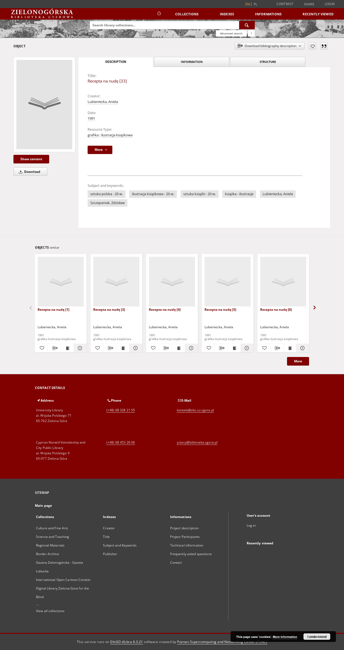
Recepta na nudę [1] (53, 309)
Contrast (285, 4)
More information (285, 637)
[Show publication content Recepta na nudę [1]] (67, 348)
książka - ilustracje (239, 194)
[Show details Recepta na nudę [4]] (190, 348)
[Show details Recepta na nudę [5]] (246, 348)
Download (31, 171)
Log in (251, 525)
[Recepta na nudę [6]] (283, 282)
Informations (268, 14)
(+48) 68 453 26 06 (120, 442)
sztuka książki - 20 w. (199, 194)
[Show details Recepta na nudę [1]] (79, 348)
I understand (317, 636)
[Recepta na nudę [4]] (172, 282)
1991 (91, 118)
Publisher (110, 554)
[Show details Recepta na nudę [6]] (302, 348)
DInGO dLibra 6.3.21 (126, 642)
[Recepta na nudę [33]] (44, 104)
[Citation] (323, 45)
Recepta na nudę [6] (276, 309)
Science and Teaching (52, 536)
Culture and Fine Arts (52, 528)
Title (106, 536)
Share (309, 4)
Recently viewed (318, 14)
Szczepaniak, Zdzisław (107, 203)
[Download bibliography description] (54, 348)
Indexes (227, 14)
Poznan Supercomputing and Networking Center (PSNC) (222, 642)
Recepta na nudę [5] (220, 309)
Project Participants (185, 536)
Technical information (186, 545)
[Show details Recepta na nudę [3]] (135, 348)
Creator (109, 528)
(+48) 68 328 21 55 (120, 410)
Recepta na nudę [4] (165, 309)
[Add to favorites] (312, 45)
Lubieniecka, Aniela (103, 101)
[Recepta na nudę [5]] (227, 282)
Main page (43, 505)
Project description (184, 528)
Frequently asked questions (191, 554)
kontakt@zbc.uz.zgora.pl (195, 410)
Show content (31, 159)
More (298, 361)
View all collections (50, 611)
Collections (187, 14)
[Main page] (159, 14)
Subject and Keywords (119, 545)
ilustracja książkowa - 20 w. (153, 194)
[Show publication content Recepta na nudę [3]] (123, 348)
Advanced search (231, 33)
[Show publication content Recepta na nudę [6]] (290, 348)
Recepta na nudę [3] (109, 309)
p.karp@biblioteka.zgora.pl (197, 442)
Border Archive (47, 554)
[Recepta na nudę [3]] (116, 282)
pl (255, 4)
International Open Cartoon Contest (63, 579)
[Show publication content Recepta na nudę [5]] (234, 348)
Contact (176, 562)
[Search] (247, 25)
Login (330, 4)
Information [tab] (192, 62)
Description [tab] (115, 62)
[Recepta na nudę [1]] (61, 282)
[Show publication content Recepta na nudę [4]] (178, 348)
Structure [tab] (268, 62)
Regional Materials (50, 545)
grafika (93, 135)
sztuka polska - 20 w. (106, 194)
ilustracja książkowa (116, 135)
